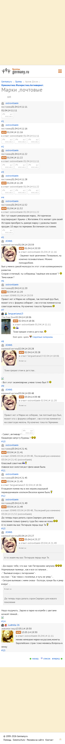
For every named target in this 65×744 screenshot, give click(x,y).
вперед (56, 658)
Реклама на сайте (35, 739)
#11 (3, 470)
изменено (55, 455)
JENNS (9, 240)
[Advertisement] (32, 32)
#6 (2, 280)
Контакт (50, 739)
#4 (2, 197)
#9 (2, 385)
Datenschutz (19, 739)
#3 (2, 172)
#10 (3, 441)
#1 (2, 121)
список (46, 658)
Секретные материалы (42, 337)
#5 (2, 237)
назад (35, 658)
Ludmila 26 (14, 624)
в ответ (5, 135)
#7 (2, 309)
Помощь (7, 739)
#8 (2, 341)
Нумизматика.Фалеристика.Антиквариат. (22, 85)
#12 (3, 495)
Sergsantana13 (15, 313)
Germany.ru (6, 81)
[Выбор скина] (59, 739)
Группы (16, 69)
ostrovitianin (12, 103)
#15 (3, 650)
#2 (2, 146)
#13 (3, 528)
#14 (3, 621)
